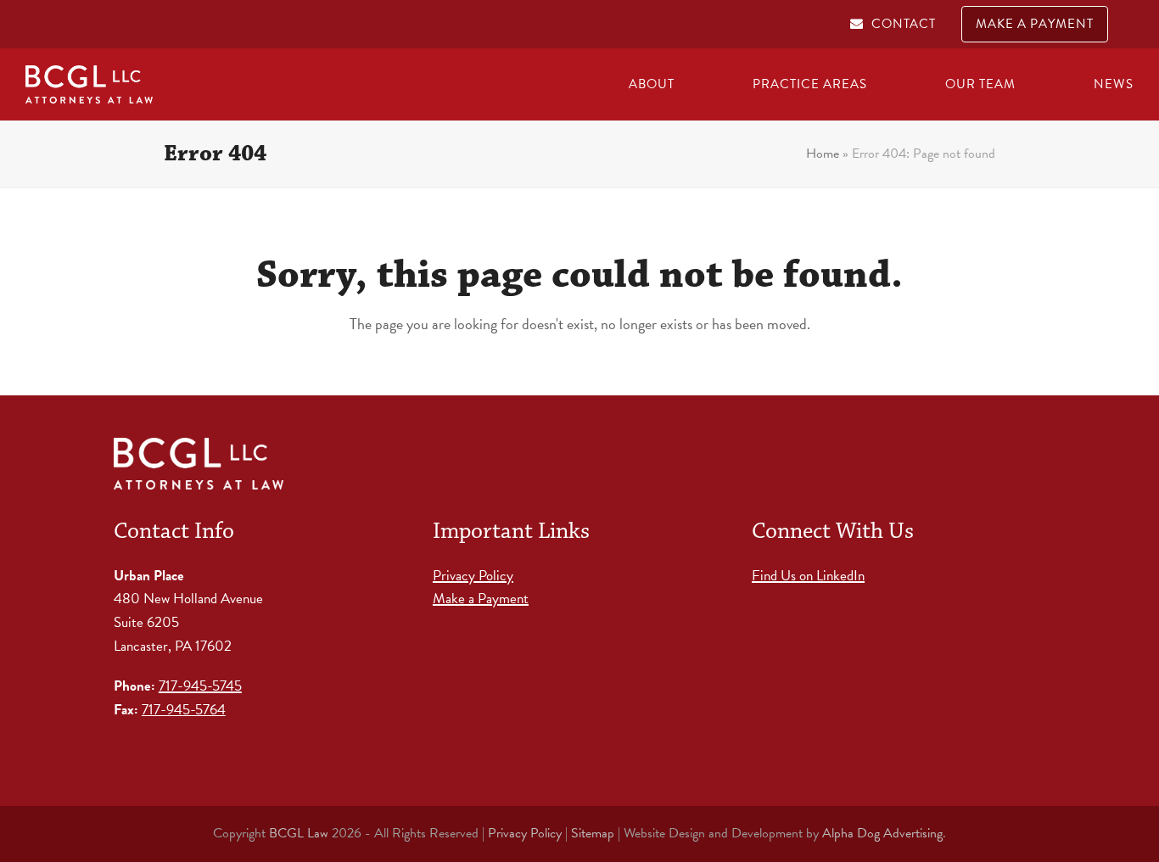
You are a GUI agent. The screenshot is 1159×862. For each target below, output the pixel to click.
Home (822, 153)
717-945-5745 (200, 686)
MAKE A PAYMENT (1035, 23)
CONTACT (903, 23)
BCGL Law (298, 833)
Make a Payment (481, 598)
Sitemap (592, 833)
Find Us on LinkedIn (808, 575)
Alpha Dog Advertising (882, 833)
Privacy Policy (473, 575)
